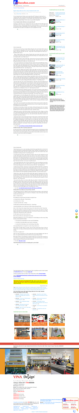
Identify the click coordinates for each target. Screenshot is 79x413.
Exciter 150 (30, 271)
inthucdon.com (16, 407)
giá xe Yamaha (30, 287)
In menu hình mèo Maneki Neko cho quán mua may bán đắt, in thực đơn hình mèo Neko (39, 324)
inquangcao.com (16, 406)
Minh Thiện (19, 13)
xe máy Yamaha (43, 288)
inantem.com (35, 407)
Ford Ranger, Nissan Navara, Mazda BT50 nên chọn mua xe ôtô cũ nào (40, 302)
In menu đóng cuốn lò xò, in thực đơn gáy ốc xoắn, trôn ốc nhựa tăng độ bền (57, 325)
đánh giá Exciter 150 (40, 289)
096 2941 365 (16, 397)
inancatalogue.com (34, 408)
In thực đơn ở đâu (26, 5)
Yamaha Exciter (33, 289)
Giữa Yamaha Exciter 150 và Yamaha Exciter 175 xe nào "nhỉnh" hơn (60, 59)
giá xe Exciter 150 (23, 287)
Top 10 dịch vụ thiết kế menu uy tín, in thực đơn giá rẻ (39, 338)
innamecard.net (16, 408)
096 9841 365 (22, 281)
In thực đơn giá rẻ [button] (61, 5)
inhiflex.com (21, 410)
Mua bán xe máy (22, 240)
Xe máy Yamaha (42, 273)
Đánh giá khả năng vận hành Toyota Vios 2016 (60, 34)
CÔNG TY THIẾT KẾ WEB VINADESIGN (39, 411)
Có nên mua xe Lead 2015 (42, 305)
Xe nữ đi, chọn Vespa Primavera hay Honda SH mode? (59, 73)
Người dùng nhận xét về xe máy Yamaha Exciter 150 (26, 10)
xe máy (30, 288)
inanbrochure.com (24, 408)
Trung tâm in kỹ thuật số (18, 402)
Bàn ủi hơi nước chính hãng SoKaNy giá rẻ (60, 40)
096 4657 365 (27, 281)
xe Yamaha (27, 289)
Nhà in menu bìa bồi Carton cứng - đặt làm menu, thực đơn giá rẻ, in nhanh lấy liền (22, 324)
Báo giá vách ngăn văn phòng (60, 78)
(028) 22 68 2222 (21, 391)
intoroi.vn (22, 407)
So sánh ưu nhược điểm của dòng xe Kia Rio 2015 (60, 66)
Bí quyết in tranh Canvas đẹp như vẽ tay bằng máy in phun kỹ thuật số (22, 295)
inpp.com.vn (15, 410)
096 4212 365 (44, 280)
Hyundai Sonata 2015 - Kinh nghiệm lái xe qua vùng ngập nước (60, 47)
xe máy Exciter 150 (35, 288)
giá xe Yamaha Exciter (38, 287)
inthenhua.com (34, 406)
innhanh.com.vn (26, 406)
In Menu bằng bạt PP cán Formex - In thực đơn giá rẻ (22, 338)
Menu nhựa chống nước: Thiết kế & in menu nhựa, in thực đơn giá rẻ (57, 338)
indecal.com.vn (28, 407)
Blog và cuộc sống (19, 5)
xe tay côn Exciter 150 (21, 289)
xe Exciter (27, 288)
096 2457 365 (16, 281)
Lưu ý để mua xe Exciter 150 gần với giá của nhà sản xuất (30, 125)
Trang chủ (15, 7)
